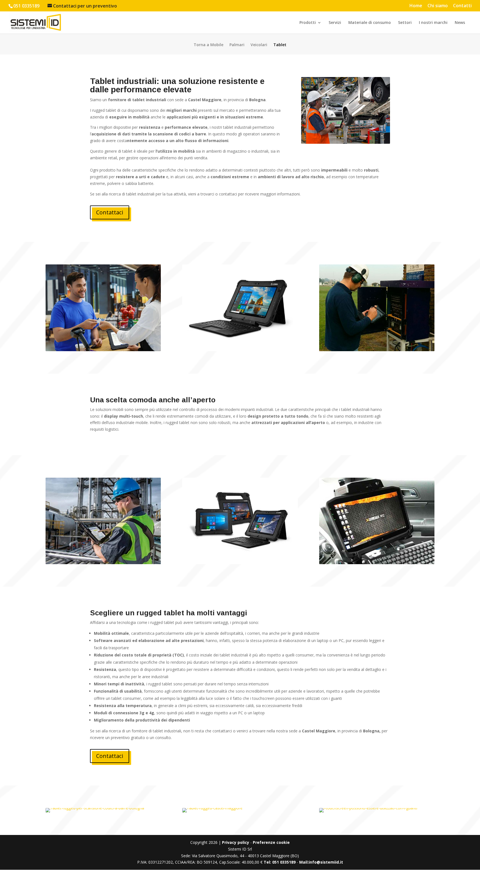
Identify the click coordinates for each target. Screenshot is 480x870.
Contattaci (109, 212)
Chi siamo (438, 6)
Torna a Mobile (208, 45)
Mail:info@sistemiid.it (321, 862)
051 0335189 (26, 6)
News (460, 23)
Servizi (335, 23)
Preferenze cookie (271, 842)
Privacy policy (235, 842)
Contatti (462, 6)
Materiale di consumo (369, 23)
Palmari (236, 45)
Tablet (279, 45)
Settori (405, 23)
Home (415, 6)
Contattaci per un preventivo (85, 6)
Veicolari (259, 45)
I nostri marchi (433, 23)
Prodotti (307, 23)
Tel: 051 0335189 (280, 862)
